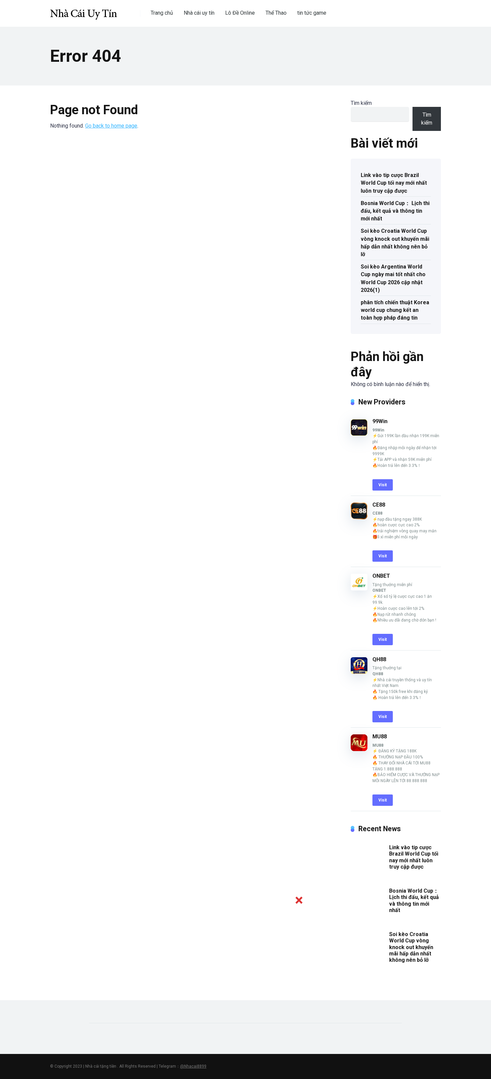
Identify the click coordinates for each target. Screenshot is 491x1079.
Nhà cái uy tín (199, 13)
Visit (382, 485)
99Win (379, 421)
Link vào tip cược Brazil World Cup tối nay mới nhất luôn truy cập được (394, 183)
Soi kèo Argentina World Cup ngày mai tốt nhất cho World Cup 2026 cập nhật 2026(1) (393, 278)
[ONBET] (359, 588)
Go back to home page (111, 126)
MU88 (379, 736)
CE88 (378, 505)
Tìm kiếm (361, 103)
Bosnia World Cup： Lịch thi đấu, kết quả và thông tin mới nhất (395, 211)
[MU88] (359, 749)
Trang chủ (162, 13)
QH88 (379, 659)
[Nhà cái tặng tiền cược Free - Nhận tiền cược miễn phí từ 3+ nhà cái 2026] (83, 11)
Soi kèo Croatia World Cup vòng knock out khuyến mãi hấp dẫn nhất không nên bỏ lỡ (395, 242)
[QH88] (359, 672)
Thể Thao (276, 13)
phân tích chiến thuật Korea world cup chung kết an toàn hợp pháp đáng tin (395, 310)
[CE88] (359, 517)
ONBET (381, 576)
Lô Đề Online (240, 13)
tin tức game (311, 13)
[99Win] (359, 434)
